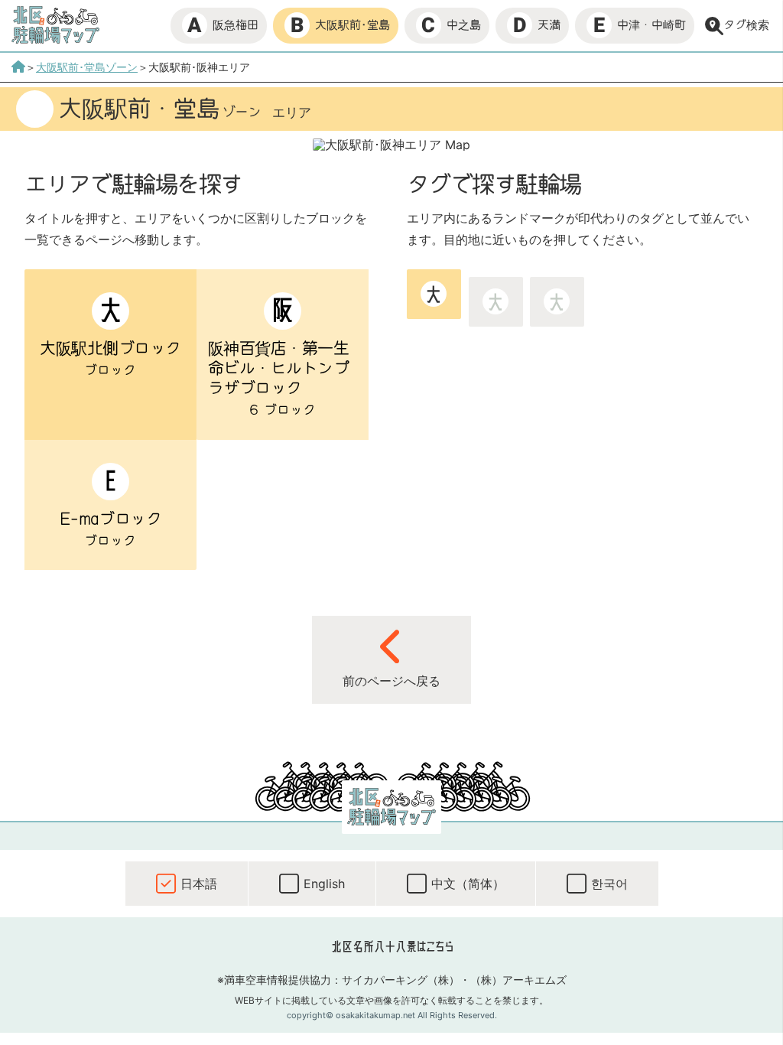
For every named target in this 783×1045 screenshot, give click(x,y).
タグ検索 (746, 24)
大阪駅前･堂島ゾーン (87, 66)
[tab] (434, 294)
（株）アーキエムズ (518, 979)
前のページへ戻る (391, 681)
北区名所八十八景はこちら (392, 946)
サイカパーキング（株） (401, 979)
